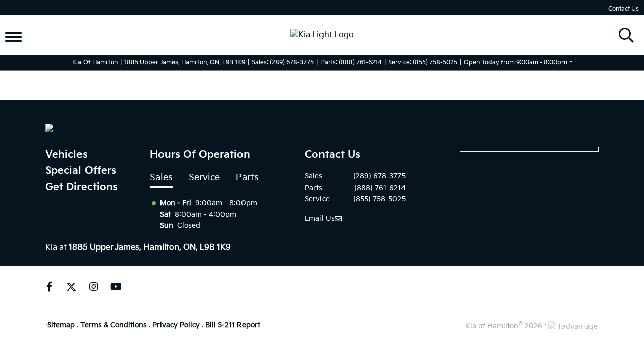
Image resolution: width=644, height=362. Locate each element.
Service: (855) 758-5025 (422, 62)
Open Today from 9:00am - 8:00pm (515, 62)
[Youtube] (116, 287)
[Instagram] (94, 287)
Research (32, 43)
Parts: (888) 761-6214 (351, 62)
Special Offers (80, 171)
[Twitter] (71, 287)
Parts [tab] (247, 177)
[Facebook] (49, 287)
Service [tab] (204, 177)
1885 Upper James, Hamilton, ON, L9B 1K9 (184, 62)
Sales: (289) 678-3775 (283, 62)
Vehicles (66, 155)
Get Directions (81, 187)
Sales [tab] (161, 177)
